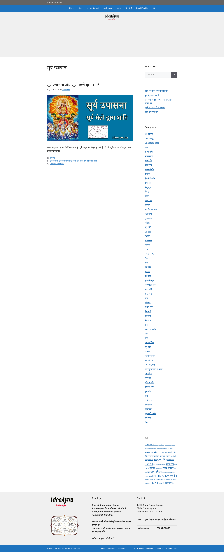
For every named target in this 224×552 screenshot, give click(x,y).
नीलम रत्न (160, 464)
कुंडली (147, 174)
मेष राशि (148, 316)
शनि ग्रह (148, 400)
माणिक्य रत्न (165, 472)
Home (71, 8)
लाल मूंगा (148, 378)
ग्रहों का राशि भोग (151, 112)
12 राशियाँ (128, 8)
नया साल (148, 240)
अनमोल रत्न (149, 452)
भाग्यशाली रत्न (150, 285)
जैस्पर (155, 460)
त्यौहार (147, 223)
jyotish (171, 448)
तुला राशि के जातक (170, 460)
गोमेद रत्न (151, 456)
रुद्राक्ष (147, 351)
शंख (146, 396)
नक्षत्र (147, 236)
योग (146, 338)
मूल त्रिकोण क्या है (152, 95)
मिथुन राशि (149, 307)
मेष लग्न (148, 320)
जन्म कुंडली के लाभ (149, 460)
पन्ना (146, 262)
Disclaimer (160, 548)
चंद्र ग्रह (148, 200)
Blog (80, 8)
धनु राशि (148, 227)
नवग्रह (147, 245)
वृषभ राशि (168, 483)
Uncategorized (152, 143)
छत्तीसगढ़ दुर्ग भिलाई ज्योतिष (162, 456)
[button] (154, 8)
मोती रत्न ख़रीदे (150, 329)
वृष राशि (148, 391)
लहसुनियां (148, 373)
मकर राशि (148, 289)
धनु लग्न (148, 231)
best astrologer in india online (160, 448)
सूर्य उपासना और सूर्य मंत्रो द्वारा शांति (73, 84)
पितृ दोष (148, 267)
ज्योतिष (147, 205)
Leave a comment (57, 164)
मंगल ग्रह (148, 294)
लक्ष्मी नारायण (107, 8)
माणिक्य (147, 302)
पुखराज (147, 271)
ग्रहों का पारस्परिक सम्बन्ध (155, 107)
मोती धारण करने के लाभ (150, 479)
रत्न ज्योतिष (149, 342)
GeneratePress (74, 548)
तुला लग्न (148, 218)
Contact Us (121, 548)
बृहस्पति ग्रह (149, 280)
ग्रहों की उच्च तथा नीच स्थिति (156, 91)
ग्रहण (147, 196)
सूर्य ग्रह (52, 158)
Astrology (149, 138)
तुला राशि (148, 214)
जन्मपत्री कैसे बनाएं (93, 8)
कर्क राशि (148, 160)
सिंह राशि (148, 409)
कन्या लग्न (149, 156)
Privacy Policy (171, 548)
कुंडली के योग (150, 178)
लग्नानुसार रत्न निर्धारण (154, 369)
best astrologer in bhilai (157, 445)
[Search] (174, 75)
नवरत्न (118, 8)
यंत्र (146, 333)
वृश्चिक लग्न (149, 387)
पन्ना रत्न (170, 464)
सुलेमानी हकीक (150, 413)
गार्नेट (174, 452)
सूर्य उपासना (54, 161)
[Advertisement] (112, 40)
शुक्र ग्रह (148, 404)
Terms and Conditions (145, 548)
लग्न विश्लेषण (150, 365)
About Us (111, 548)
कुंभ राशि (148, 183)
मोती (146, 325)
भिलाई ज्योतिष (168, 468)
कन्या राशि (149, 152)
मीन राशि (148, 311)
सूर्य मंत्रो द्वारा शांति (90, 161)
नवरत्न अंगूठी (150, 254)
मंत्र (146, 298)
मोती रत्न (158, 479)
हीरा (146, 422)
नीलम (147, 258)
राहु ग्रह (148, 347)
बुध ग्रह (148, 276)
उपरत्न (147, 147)
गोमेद (147, 191)
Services (131, 548)
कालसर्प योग (149, 169)
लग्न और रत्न (150, 360)
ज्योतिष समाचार (151, 209)
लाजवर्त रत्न (147, 483)
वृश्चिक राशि (149, 382)
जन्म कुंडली (173, 456)
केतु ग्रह (148, 187)
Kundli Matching (142, 8)
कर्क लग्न (148, 165)
